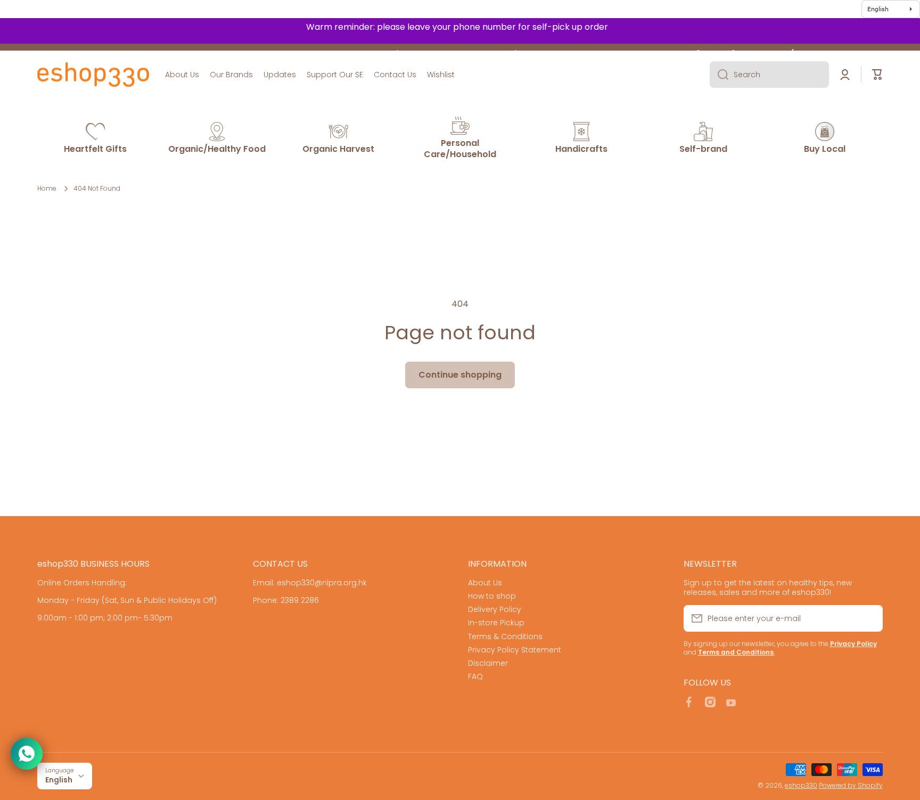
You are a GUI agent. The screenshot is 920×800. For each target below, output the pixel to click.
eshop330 (801, 785)
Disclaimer (488, 663)
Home (46, 188)
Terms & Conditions (505, 636)
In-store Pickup (496, 622)
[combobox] (769, 74)
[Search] (719, 74)
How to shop (492, 596)
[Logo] (93, 74)
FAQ (475, 676)
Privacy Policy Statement (514, 649)
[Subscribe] (869, 618)
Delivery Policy (494, 609)
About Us (485, 582)
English (58, 780)
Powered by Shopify (851, 785)
